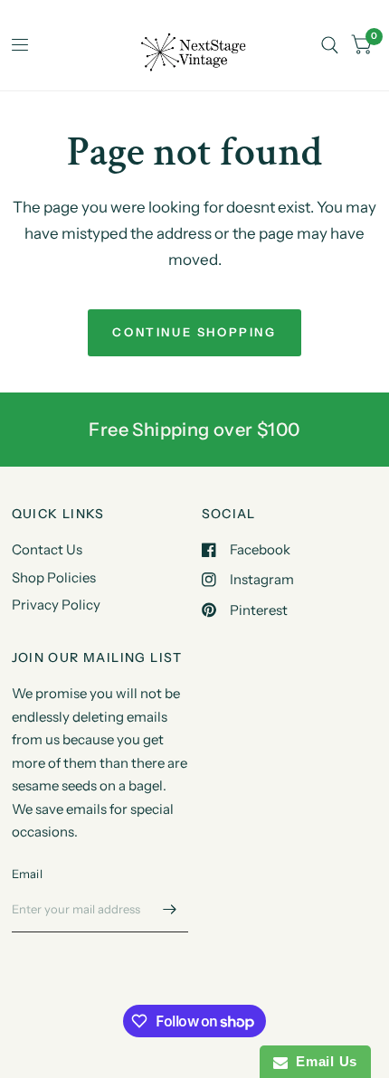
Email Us (322, 1061)
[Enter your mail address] (170, 908)
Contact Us (47, 549)
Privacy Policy (56, 604)
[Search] (330, 45)
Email (27, 873)
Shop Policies (54, 577)
